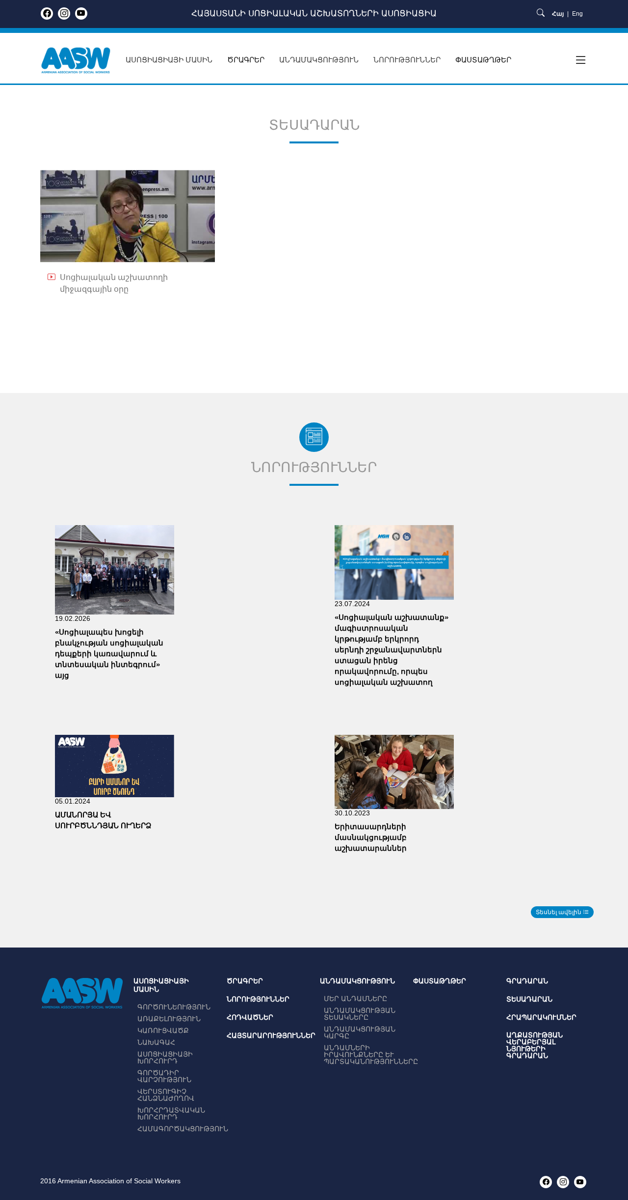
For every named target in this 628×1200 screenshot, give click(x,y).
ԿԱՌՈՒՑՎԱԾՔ (163, 1030)
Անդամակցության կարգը (359, 1032)
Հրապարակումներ (541, 1017)
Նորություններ (258, 999)
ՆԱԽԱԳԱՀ (156, 1042)
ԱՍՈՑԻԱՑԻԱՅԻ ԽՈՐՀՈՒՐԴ (165, 1057)
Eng (577, 13)
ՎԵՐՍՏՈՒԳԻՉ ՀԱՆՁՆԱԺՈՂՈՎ (165, 1095)
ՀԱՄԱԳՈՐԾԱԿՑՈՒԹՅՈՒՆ (182, 1128)
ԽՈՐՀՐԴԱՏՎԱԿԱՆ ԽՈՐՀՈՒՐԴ (171, 1113)
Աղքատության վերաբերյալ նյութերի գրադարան (534, 1045)
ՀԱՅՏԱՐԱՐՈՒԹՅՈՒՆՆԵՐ (271, 1035)
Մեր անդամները (355, 998)
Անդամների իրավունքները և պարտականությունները (371, 1054)
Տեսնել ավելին (559, 912)
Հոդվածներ (250, 1017)
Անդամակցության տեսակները (359, 1014)
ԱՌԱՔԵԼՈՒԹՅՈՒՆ (169, 1018)
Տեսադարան (529, 999)
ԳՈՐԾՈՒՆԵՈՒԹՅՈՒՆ (173, 1007)
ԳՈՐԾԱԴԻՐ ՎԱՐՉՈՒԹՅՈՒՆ (164, 1076)
